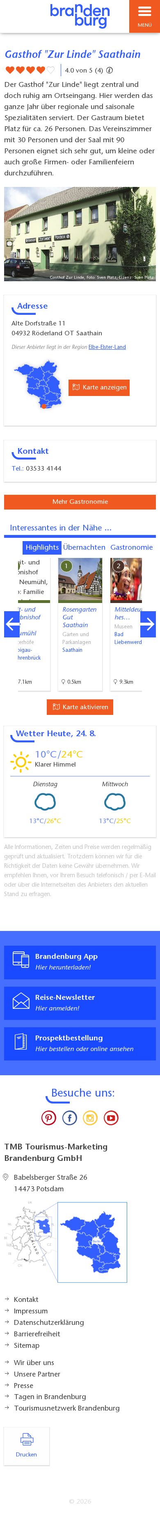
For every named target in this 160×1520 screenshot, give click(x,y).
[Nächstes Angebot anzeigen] (148, 624)
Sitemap (26, 1346)
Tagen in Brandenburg (50, 1397)
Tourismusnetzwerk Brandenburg (67, 1409)
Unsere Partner (37, 1375)
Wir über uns (34, 1363)
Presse (23, 1386)
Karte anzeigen (104, 388)
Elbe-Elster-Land (107, 347)
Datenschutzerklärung (49, 1323)
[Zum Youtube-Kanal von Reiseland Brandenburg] (111, 1120)
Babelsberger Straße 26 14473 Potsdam (50, 1183)
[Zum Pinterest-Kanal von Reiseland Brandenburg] (49, 1120)
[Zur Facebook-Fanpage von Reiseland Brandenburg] (69, 1120)
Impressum (31, 1311)
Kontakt (26, 1300)
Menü (145, 25)
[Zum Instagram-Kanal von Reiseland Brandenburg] (90, 1120)
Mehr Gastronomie (80, 502)
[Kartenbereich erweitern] (148, 552)
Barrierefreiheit (37, 1334)
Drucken (26, 1455)
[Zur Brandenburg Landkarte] (65, 1246)
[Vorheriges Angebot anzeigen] (12, 624)
